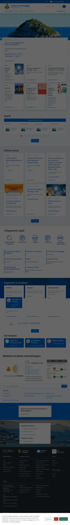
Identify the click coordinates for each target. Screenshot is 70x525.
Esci (56, 519)
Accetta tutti (63, 519)
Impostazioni (49, 519)
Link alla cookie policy (15, 522)
